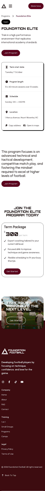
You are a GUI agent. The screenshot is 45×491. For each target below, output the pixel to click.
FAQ (3, 404)
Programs (5, 16)
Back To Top (10, 475)
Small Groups (7, 427)
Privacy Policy (7, 449)
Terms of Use (7, 454)
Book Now (36, 6)
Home (4, 395)
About (4, 399)
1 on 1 (3, 422)
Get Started (12, 271)
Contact (5, 409)
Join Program (10, 53)
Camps (4, 436)
